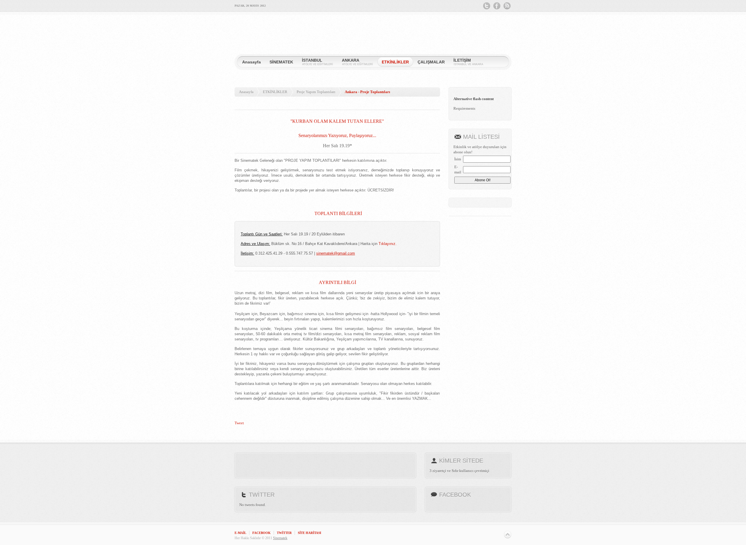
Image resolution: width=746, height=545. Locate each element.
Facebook (496, 6)
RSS (507, 6)
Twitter (486, 6)
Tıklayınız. (388, 244)
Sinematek (280, 538)
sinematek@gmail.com (335, 253)
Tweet (239, 423)
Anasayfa (246, 92)
